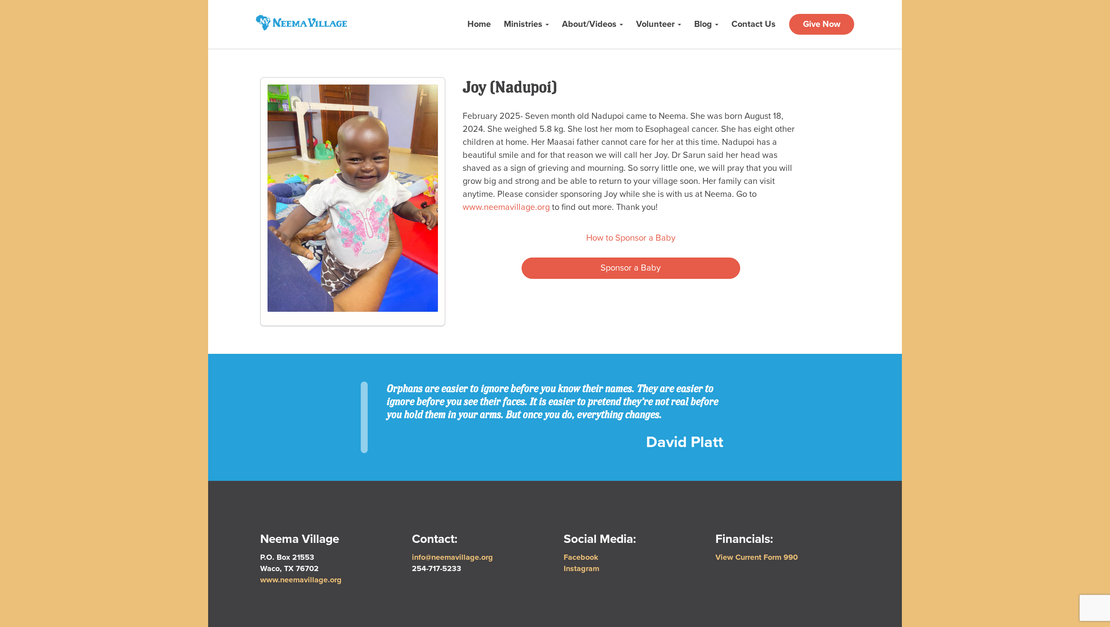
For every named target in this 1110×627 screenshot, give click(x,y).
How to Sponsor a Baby (631, 238)
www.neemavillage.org (301, 580)
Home (479, 24)
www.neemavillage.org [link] (506, 207)
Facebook (581, 557)
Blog (704, 24)
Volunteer (656, 24)
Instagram (581, 568)
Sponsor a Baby (631, 268)
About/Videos (590, 24)
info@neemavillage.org (452, 557)
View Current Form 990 (756, 557)
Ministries (524, 24)
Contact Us (753, 24)
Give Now (821, 24)
